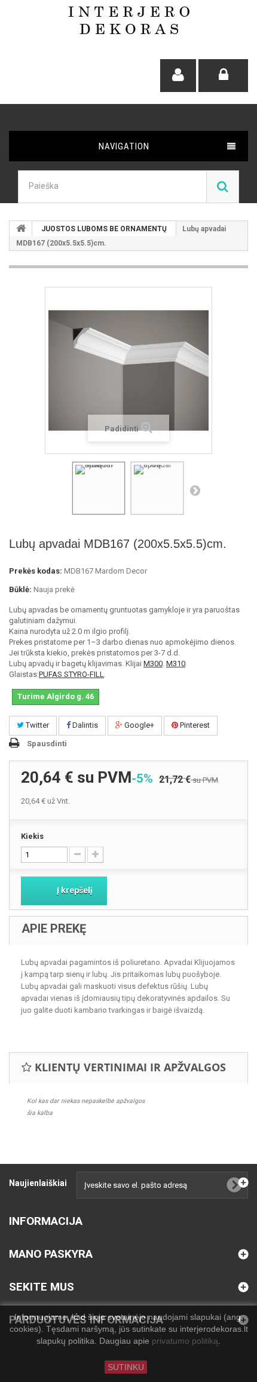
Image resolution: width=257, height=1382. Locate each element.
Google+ (138, 725)
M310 (175, 663)
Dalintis (84, 725)
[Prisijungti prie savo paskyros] (223, 75)
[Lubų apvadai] (157, 488)
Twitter (36, 725)
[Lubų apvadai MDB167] (98, 488)
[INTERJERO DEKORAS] (129, 20)
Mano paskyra (51, 1254)
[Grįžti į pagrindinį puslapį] (21, 228)
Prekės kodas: (35, 570)
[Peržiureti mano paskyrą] (178, 75)
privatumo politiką (185, 1341)
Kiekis (32, 836)
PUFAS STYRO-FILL (71, 674)
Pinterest (194, 725)
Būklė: (20, 589)
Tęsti (195, 490)
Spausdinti (47, 743)
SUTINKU (126, 1367)
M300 (153, 663)
